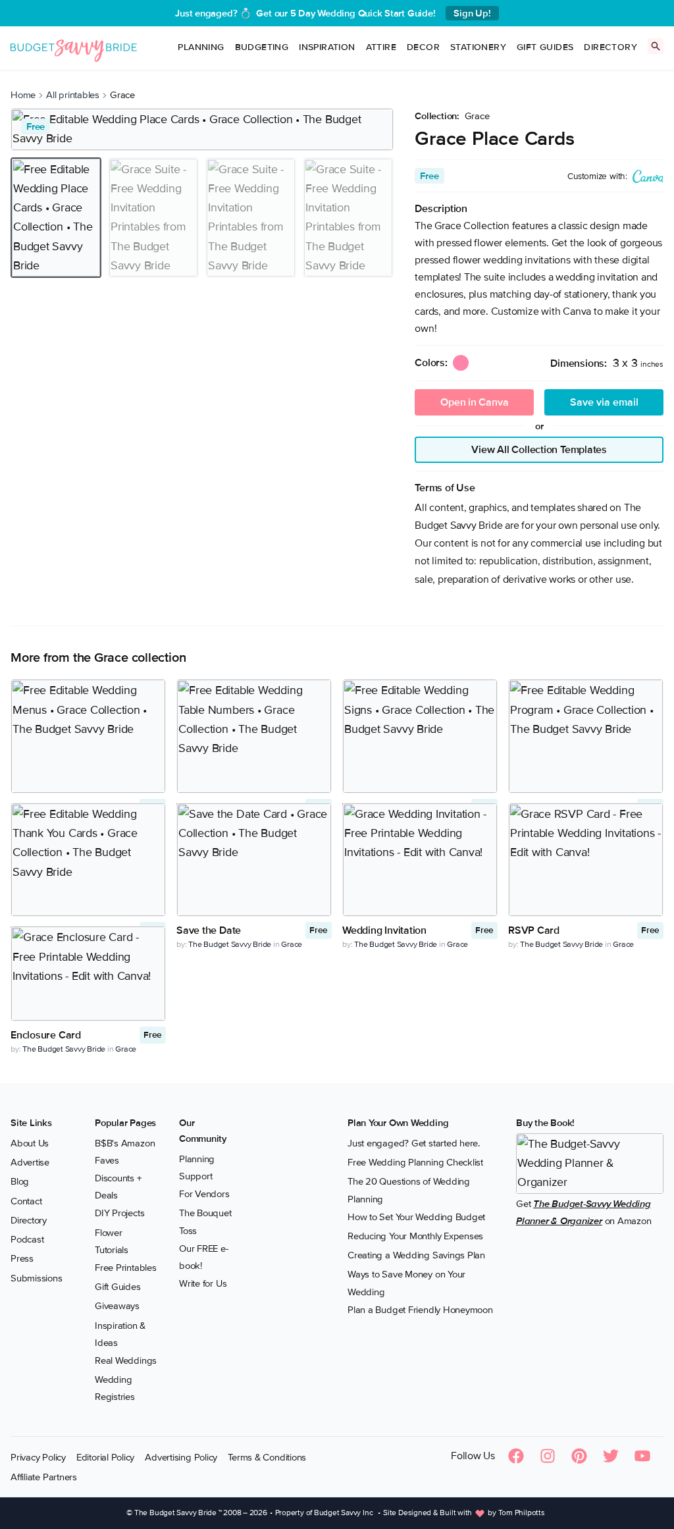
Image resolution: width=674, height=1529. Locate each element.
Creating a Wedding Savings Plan (416, 1255)
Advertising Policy (181, 1457)
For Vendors (204, 1194)
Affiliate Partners (44, 1477)
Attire (381, 47)
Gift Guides (545, 47)
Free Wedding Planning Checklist (415, 1162)
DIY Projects (119, 1213)
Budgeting (262, 47)
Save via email (604, 402)
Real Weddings (126, 1360)
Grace (477, 116)
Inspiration (327, 47)
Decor (423, 47)
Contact (26, 1201)
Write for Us (202, 1283)
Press (22, 1258)
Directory (610, 47)
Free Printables (126, 1268)
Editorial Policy (105, 1457)
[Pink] (461, 363)
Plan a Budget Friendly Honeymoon (420, 1310)
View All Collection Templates (538, 449)
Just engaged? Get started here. (414, 1143)
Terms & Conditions (267, 1457)
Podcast (27, 1239)
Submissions (37, 1278)
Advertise (30, 1162)
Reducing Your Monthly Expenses (415, 1236)
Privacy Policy (38, 1457)
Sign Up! (472, 13)
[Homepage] (74, 48)
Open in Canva (474, 402)
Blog (20, 1181)
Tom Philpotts (521, 1513)
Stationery (478, 47)
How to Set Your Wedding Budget (416, 1217)
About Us (30, 1143)
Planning (201, 47)
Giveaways (117, 1306)
